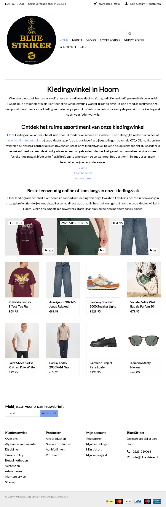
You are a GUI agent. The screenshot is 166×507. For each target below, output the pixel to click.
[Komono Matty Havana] (144, 340)
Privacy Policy (14, 455)
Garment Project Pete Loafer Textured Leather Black (102, 365)
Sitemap (10, 482)
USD (21, 3)
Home (64, 40)
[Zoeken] (128, 34)
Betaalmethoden (16, 460)
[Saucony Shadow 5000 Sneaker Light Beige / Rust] (103, 279)
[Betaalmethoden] (109, 501)
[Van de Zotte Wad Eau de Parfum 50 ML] (144, 279)
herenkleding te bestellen (23, 140)
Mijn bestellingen (97, 444)
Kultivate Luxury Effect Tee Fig (20, 304)
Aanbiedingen (55, 449)
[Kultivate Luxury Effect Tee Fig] (22, 279)
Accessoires (110, 40)
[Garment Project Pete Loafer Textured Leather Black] (103, 340)
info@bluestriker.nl (145, 457)
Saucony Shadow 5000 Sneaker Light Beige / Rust (103, 304)
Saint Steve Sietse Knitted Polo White (22, 365)
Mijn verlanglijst (96, 455)
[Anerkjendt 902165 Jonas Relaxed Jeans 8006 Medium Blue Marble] (63, 279)
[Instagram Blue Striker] (157, 406)
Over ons (11, 438)
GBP (15, 3)
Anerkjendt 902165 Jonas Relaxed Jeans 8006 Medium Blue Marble (62, 304)
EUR (8, 3)
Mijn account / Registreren (145, 3)
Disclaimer (12, 449)
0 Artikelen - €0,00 (110, 3)
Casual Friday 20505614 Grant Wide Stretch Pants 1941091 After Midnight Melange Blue (62, 365)
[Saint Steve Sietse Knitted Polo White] (22, 340)
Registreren (94, 438)
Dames (91, 40)
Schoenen (67, 47)
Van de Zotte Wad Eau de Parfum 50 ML (142, 304)
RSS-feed (52, 455)
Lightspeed (61, 496)
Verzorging (134, 40)
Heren (77, 40)
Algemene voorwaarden (21, 444)
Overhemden (83, 173)
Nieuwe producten (58, 444)
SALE (83, 47)
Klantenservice (15, 476)
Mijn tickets (94, 449)
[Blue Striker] (31, 40)
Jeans (83, 167)
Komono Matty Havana (140, 365)
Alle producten (56, 438)
